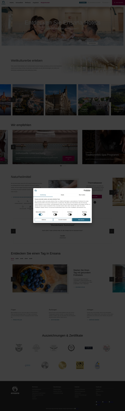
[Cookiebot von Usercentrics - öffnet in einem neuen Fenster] (84, 191)
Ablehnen (44, 219)
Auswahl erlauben (62, 219)
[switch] (55, 215)
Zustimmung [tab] (43, 194)
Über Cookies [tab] (82, 194)
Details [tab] (62, 194)
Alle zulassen (81, 219)
